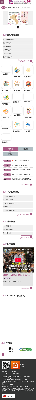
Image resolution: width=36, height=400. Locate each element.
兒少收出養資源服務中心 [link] (10, 203)
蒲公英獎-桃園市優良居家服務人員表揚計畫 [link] (18, 179)
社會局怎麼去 (22, 365)
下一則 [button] (34, 351)
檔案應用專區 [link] (7, 43)
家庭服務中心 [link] (7, 206)
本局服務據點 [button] (13, 192)
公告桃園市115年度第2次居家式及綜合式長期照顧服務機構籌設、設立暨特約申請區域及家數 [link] (18, 170)
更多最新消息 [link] (25, 184)
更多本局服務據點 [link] (23, 214)
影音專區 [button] (11, 244)
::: (2, 6)
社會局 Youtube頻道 (15, 372)
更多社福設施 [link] (25, 237)
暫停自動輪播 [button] (3, 354)
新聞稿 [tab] (10, 154)
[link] (18, 18)
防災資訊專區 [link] (7, 50)
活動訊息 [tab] (25, 149)
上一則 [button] (2, 351)
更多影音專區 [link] (25, 288)
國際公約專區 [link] (7, 46)
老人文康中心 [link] (7, 226)
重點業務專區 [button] (13, 35)
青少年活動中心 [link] (8, 233)
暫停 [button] (18, 27)
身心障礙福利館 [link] (8, 199)
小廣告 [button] (9, 343)
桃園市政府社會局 (20, 2)
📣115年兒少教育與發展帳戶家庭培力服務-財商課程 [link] (18, 161)
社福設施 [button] (11, 221)
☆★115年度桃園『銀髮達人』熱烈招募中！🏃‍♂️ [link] (18, 165)
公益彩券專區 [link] (7, 53)
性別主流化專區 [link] (8, 57)
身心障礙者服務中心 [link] (9, 196)
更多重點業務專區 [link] (23, 61)
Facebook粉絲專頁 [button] (16, 295)
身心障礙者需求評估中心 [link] (10, 210)
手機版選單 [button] (2, 2)
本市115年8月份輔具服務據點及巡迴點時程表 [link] (18, 174)
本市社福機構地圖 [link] (8, 39)
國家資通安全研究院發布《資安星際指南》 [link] (19, 7)
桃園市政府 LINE (6, 372)
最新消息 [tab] (10, 149)
